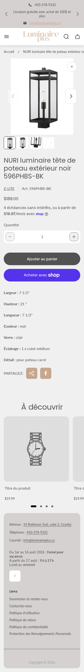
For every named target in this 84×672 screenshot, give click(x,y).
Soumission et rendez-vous (28, 599)
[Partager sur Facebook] (45, 373)
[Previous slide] (13, 96)
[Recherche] (66, 36)
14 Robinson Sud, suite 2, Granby (47, 524)
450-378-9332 (37, 532)
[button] (33, 506)
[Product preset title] (36, 449)
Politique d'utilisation (24, 613)
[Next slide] (71, 96)
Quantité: (11, 225)
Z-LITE (9, 188)
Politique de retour (22, 620)
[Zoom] (72, 66)
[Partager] (31, 373)
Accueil (9, 52)
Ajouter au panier (42, 259)
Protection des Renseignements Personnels (40, 634)
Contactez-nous (20, 606)
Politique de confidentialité (28, 627)
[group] (10, 143)
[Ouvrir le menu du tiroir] (6, 36)
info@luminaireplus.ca (45, 23)
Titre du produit (18, 488)
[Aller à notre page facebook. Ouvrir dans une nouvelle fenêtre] (15, 576)
